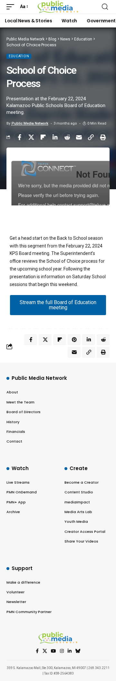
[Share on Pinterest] (74, 339)
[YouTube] (53, 651)
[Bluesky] (78, 651)
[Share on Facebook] (19, 137)
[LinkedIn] (69, 651)
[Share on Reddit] (67, 137)
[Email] (78, 137)
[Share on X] (31, 137)
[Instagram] (61, 651)
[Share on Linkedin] (55, 137)
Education (19, 56)
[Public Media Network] (58, 7)
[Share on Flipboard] (43, 137)
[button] (11, 7)
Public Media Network (30, 123)
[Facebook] (37, 651)
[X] (45, 651)
